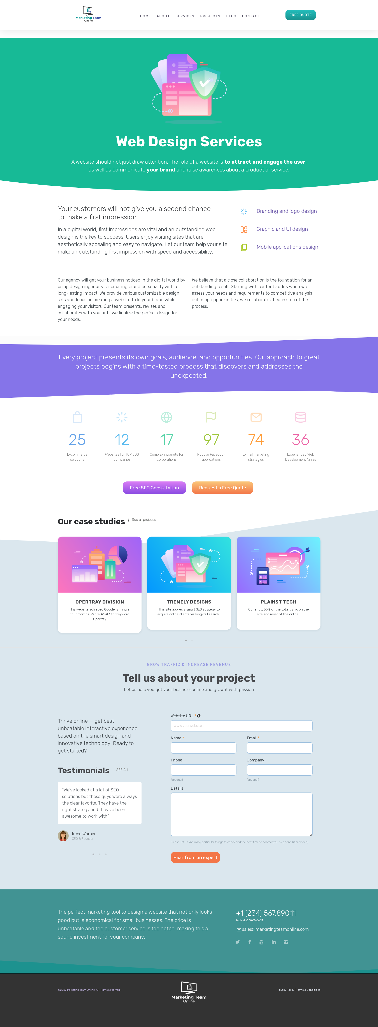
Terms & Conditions (308, 989)
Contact (251, 16)
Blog (231, 16)
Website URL (186, 716)
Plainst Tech (278, 602)
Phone (176, 760)
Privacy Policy (286, 989)
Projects (210, 16)
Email (253, 738)
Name (177, 738)
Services (185, 16)
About (163, 16)
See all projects (144, 519)
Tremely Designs (189, 602)
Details (177, 788)
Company (255, 760)
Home (145, 16)
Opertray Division (99, 602)
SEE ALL (122, 770)
